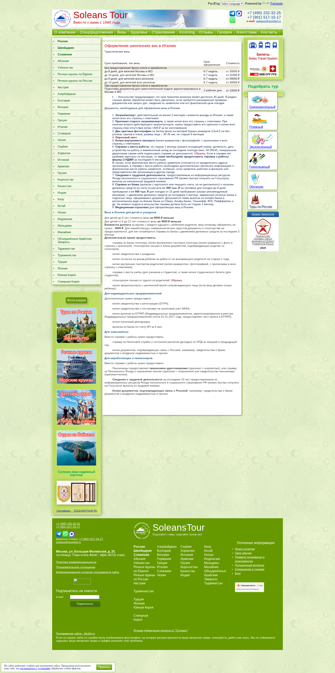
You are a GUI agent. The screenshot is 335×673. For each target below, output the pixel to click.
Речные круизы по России (75, 80)
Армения (63, 166)
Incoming (187, 32)
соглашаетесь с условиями (35, 668)
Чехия (62, 140)
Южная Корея (67, 275)
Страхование (163, 32)
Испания (63, 159)
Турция (62, 261)
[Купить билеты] (263, 75)
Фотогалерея (76, 300)
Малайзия (64, 232)
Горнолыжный (259, 166)
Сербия (63, 146)
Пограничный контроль (249, 565)
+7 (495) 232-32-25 (264, 13)
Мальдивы (65, 225)
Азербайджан (67, 93)
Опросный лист (126, 137)
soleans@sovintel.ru (268, 21)
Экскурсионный (260, 147)
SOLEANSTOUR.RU (84, 510)
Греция (62, 120)
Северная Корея (68, 281)
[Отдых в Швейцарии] (76, 465)
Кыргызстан (65, 179)
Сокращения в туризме (249, 569)
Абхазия (63, 61)
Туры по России (260, 206)
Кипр (61, 199)
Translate (276, 3)
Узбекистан (65, 67)
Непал (62, 212)
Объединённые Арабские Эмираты (75, 240)
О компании (65, 32)
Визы (121, 32)
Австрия (63, 87)
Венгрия (63, 107)
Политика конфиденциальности (76, 562)
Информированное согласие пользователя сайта (87, 572)
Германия (64, 113)
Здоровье (139, 32)
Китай (61, 205)
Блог (238, 573)
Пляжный (256, 127)
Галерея (224, 32)
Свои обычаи (243, 552)
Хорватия (64, 153)
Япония (62, 268)
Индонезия (65, 219)
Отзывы (206, 32)
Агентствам (246, 32)
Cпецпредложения (96, 32)
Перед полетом (245, 548)
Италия (62, 126)
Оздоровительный (262, 107)
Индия (62, 192)
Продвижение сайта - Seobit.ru (75, 633)
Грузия (62, 172)
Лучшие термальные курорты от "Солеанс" (161, 630)
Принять (104, 667)
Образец (199, 153)
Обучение (256, 186)
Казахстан (64, 186)
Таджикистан (66, 248)
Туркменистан (67, 255)
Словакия (64, 133)
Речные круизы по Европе (75, 74)
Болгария (64, 100)
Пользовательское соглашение (75, 567)
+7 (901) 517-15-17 (264, 17)
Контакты (269, 32)
